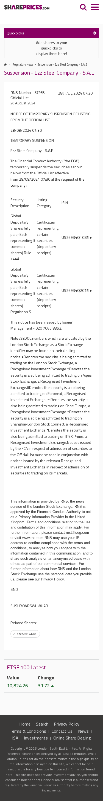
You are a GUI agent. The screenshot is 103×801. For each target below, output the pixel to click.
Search (42, 724)
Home (24, 724)
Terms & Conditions (28, 731)
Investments (36, 738)
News (83, 731)
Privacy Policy (66, 724)
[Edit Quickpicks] (94, 33)
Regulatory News (22, 64)
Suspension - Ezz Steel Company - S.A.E (62, 64)
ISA (15, 738)
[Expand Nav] (95, 7)
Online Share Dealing (72, 738)
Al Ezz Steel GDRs (24, 634)
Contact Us (62, 731)
